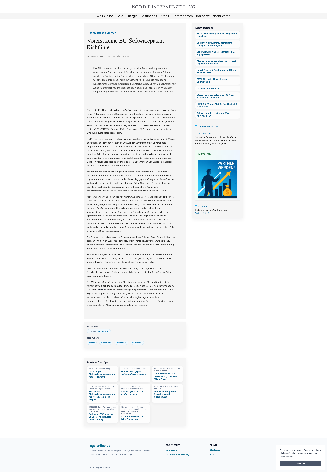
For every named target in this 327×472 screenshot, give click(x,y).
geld (120, 16)
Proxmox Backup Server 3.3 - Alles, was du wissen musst (165, 394)
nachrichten (221, 16)
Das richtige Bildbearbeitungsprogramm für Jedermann (102, 374)
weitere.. (138, 342)
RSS (212, 454)
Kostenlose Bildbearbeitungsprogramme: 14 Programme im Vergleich (102, 395)
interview (203, 16)
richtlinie (106, 342)
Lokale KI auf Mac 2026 (208, 88)
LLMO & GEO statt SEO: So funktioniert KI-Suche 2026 (217, 105)
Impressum (171, 450)
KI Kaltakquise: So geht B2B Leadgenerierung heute (217, 35)
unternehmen (182, 16)
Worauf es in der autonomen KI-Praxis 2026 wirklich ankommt (216, 96)
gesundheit (149, 16)
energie (131, 16)
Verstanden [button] (300, 463)
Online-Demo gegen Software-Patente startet (133, 373)
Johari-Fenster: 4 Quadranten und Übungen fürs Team (216, 71)
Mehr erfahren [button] (286, 457)
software (122, 342)
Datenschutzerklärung (177, 454)
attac (92, 342)
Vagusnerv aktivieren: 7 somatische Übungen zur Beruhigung (214, 44)
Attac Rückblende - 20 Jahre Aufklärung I (132, 417)
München (101, 289)
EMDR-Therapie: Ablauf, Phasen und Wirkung (212, 80)
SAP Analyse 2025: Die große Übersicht (132, 393)
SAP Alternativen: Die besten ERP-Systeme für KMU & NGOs (165, 376)
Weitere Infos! (202, 213)
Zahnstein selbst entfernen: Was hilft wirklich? (213, 114)
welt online (105, 16)
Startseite (215, 450)
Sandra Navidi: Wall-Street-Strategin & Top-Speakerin (216, 53)
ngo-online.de (100, 446)
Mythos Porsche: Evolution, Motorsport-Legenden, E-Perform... (217, 62)
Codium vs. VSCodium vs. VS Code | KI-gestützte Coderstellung (101, 417)
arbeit (164, 16)
